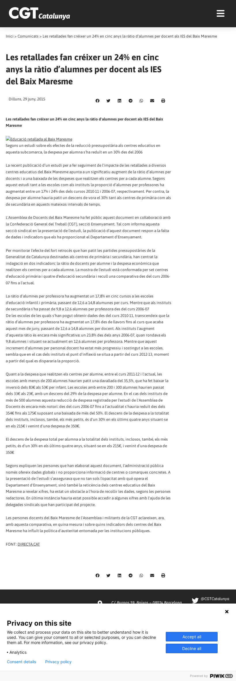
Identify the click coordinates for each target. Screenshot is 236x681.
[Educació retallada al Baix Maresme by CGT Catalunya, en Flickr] (39, 139)
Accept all (191, 636)
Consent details (21, 661)
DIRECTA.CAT (29, 544)
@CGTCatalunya (215, 598)
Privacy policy (58, 661)
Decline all (191, 648)
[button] (97, 101)
